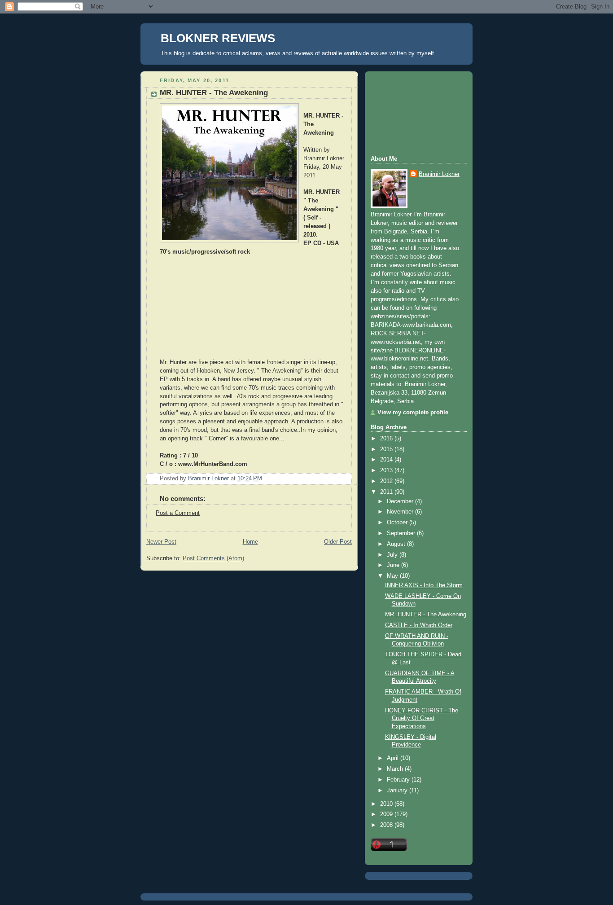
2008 (387, 825)
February (399, 780)
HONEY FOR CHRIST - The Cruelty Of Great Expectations (421, 718)
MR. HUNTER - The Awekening (425, 614)
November (401, 512)
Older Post (338, 542)
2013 (387, 470)
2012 (387, 481)
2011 (387, 492)
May (393, 576)
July (393, 555)
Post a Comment (178, 513)
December (401, 501)
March (396, 769)
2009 (387, 814)
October (398, 522)
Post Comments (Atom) (213, 558)
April (393, 758)
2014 (387, 460)
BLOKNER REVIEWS (218, 38)
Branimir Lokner (439, 174)
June (394, 565)
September (402, 533)
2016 (387, 438)
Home (250, 542)
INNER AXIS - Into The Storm (424, 585)
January (398, 790)
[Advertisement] (411, 112)
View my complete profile (412, 412)
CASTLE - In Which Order (418, 625)
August (397, 544)
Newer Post (161, 542)
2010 (387, 804)
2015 (387, 449)
